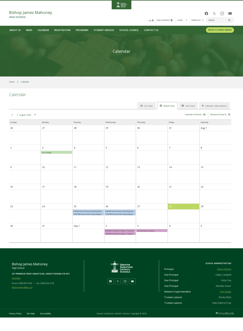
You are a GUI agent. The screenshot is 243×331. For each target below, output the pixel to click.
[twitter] (214, 13)
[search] (230, 20)
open (35, 115)
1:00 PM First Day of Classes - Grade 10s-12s (120, 234)
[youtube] (230, 13)
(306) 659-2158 (47, 283)
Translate (196, 20)
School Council (129, 30)
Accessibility (45, 313)
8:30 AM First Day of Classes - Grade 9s (119, 231)
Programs (82, 30)
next (17, 115)
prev (11, 115)
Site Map (31, 313)
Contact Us (151, 30)
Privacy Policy (15, 313)
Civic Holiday (46, 153)
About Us (15, 30)
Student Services (104, 30)
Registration (62, 30)
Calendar (43, 30)
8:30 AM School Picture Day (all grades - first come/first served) (89, 211)
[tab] (146, 105)
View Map (16, 278)
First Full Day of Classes (145, 231)
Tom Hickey (225, 291)
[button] (183, 20)
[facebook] (206, 13)
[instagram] (222, 13)
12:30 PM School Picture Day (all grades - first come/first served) (89, 214)
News (29, 30)
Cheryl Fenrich (224, 269)
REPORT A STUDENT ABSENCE (220, 30)
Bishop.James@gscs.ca (22, 287)
